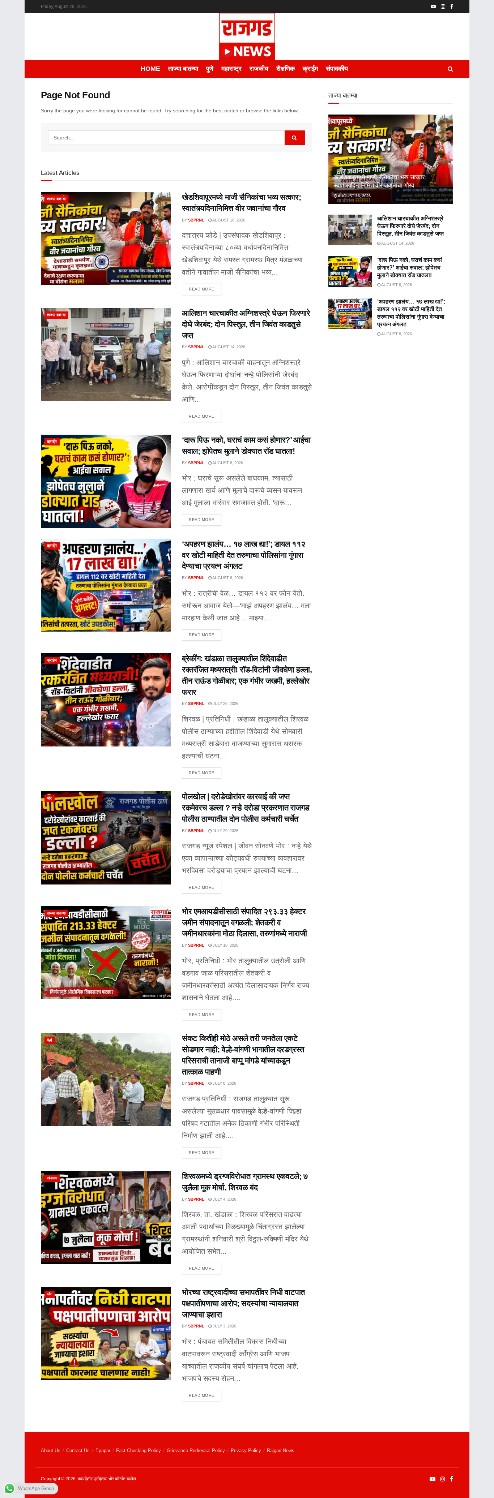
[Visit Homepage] (247, 36)
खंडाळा (52, 1178)
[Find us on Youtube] (433, 6)
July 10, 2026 (225, 945)
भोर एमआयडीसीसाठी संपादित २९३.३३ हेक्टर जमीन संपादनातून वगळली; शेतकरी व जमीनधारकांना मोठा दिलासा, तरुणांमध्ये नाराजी (244, 922)
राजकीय (259, 68)
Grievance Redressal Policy (196, 1450)
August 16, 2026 (228, 220)
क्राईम (310, 68)
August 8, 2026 (227, 463)
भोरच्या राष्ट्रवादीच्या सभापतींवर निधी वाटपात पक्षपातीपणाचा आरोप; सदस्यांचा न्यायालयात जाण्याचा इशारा (243, 1303)
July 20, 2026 (225, 830)
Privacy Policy (246, 1450)
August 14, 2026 (228, 347)
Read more (205, 287)
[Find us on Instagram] (443, 6)
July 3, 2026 (224, 1326)
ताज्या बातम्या (183, 68)
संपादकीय (337, 68)
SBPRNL (196, 220)
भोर (49, 798)
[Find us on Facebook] (451, 6)
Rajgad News (280, 1450)
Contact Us (78, 1450)
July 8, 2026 (224, 1083)
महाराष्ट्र (231, 68)
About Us (50, 1450)
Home (150, 68)
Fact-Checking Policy (138, 1450)
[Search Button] (450, 69)
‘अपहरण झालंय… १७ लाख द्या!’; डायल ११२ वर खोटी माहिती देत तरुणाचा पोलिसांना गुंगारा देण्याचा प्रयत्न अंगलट (244, 555)
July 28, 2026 (225, 703)
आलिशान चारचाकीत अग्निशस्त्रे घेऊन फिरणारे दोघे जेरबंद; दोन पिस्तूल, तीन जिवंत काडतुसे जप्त (246, 324)
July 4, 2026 (224, 1199)
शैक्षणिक (285, 68)
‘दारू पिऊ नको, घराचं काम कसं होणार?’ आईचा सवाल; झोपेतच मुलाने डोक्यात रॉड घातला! (409, 267)
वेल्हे (49, 1040)
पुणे (209, 68)
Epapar (102, 1450)
